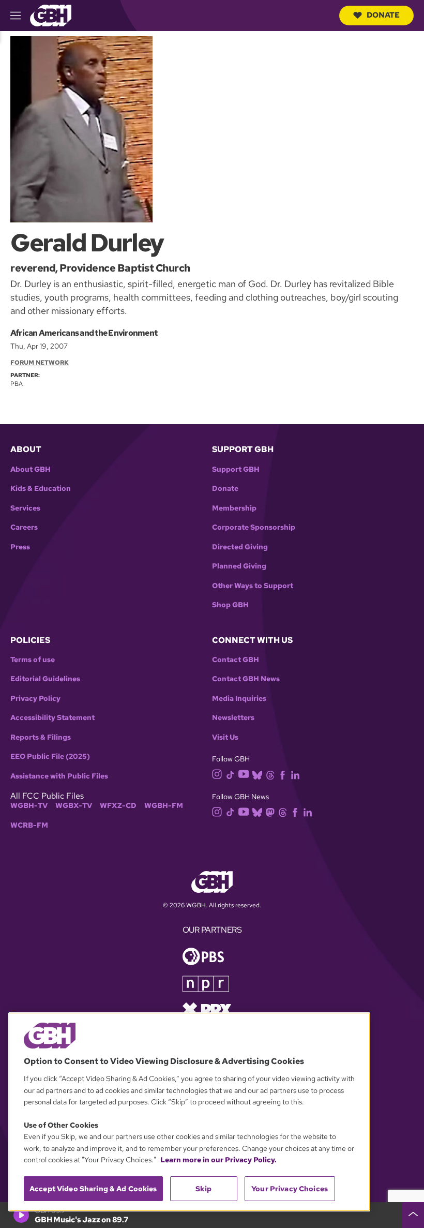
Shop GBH (230, 605)
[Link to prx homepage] (207, 1009)
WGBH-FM (163, 805)
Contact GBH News (246, 679)
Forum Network (39, 362)
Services (25, 508)
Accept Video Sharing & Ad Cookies (93, 1188)
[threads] (270, 774)
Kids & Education (40, 488)
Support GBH (236, 469)
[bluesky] (257, 774)
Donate (383, 15)
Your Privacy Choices (289, 1188)
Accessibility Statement (52, 717)
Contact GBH (235, 659)
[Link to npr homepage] (206, 983)
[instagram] (217, 773)
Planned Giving (239, 566)
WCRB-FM (29, 825)
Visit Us (225, 737)
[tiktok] (230, 774)
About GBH (30, 469)
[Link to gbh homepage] (50, 14)
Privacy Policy (35, 698)
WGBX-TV (73, 805)
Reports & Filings (40, 737)
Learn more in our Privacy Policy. (218, 1159)
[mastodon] (270, 811)
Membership (234, 508)
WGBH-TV (29, 805)
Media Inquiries (239, 698)
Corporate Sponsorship (253, 527)
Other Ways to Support (252, 585)
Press (20, 547)
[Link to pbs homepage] (203, 955)
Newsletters (233, 717)
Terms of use (32, 659)
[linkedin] (295, 774)
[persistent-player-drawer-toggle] (413, 1215)
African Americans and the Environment (83, 332)
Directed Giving (240, 547)
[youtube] (243, 773)
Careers (24, 527)
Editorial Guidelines (45, 679)
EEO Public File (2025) (50, 756)
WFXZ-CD (118, 805)
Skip (203, 1188)
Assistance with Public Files (59, 776)
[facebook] (282, 774)
